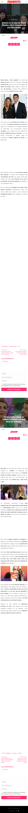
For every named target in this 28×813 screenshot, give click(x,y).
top (19, 346)
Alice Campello (5, 346)
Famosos (14, 37)
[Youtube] (18, 811)
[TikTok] (14, 811)
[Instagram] (12, 811)
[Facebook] (9, 44)
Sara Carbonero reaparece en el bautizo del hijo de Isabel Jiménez (21, 353)
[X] (12, 44)
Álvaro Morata (13, 346)
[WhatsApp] (18, 44)
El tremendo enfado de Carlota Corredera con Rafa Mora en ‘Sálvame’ (7, 353)
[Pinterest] (15, 44)
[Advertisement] (14, 64)
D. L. (4, 35)
